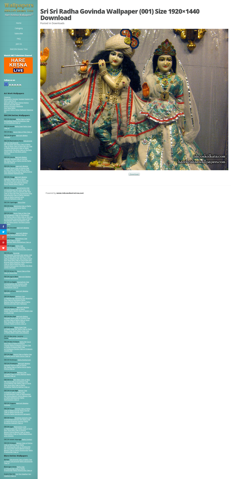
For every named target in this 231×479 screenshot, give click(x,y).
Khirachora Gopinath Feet (14, 419)
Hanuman (10, 144)
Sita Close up (24, 258)
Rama (9, 108)
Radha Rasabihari (15, 262)
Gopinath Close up (12, 191)
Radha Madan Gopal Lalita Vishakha (17, 333)
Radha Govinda (22, 161)
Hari (17, 474)
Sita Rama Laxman (12, 222)
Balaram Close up (21, 443)
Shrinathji (12, 106)
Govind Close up (18, 354)
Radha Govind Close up (23, 356)
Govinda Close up (16, 159)
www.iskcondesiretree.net (70, 193)
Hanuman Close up (20, 144)
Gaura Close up (18, 132)
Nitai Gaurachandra (22, 193)
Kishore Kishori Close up (16, 184)
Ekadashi (27, 99)
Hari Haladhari (23, 474)
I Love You (11, 101)
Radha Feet (23, 342)
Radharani (23, 110)
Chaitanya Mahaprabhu (8, 98)
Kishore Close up (16, 179)
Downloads (58, 23)
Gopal (20, 190)
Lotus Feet (12, 104)
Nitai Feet (13, 193)
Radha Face (16, 257)
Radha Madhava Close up (18, 235)
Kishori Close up (12, 181)
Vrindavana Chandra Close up (15, 349)
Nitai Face (9, 257)
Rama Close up (14, 146)
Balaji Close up (21, 380)
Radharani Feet (18, 173)
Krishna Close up (16, 365)
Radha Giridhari (27, 439)
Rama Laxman (14, 266)
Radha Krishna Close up (14, 172)
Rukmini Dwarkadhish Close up (15, 286)
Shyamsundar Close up (13, 248)
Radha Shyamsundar (21, 450)
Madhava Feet (10, 298)
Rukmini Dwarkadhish (13, 286)
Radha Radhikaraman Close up (14, 399)
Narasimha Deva (20, 298)
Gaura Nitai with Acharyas (14, 182)
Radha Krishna (21, 367)
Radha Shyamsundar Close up (22, 249)
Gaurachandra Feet (12, 190)
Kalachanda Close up (20, 206)
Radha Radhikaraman (13, 398)
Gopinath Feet (22, 191)
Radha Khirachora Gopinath (15, 421)
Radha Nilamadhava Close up (22, 242)
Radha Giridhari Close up (18, 324)
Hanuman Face (18, 255)
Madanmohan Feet (12, 429)
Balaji (15, 380)
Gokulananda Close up (17, 460)
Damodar (15, 99)
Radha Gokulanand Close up (15, 148)
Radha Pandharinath (24, 360)
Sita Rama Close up (19, 150)
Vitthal (17, 110)
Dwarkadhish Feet (12, 284)
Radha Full (23, 257)
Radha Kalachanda (15, 208)
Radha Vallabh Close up (16, 311)
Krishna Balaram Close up (17, 432)
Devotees (21, 99)
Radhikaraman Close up (13, 394)
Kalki (12, 103)
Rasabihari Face (14, 258)
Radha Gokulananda (12, 461)
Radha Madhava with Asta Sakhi (17, 303)
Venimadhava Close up (13, 123)
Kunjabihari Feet (11, 383)
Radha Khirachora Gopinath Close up (16, 422)
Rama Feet (22, 146)
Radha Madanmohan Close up (17, 433)
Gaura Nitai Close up (20, 219)
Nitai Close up (27, 132)
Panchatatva (14, 278)
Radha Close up (21, 119)
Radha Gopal (19, 126)
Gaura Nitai (21, 202)
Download (134, 174)
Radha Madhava (21, 374)
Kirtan (16, 103)
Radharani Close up (16, 199)
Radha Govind (10, 356)
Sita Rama (22, 266)
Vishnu (12, 110)
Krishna (21, 103)
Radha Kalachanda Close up (15, 209)
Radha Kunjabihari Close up (21, 387)
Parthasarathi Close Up (13, 215)
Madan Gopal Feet (11, 329)
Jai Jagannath (10, 102)
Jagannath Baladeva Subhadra (16, 292)
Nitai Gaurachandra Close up (18, 194)
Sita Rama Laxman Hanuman (15, 153)
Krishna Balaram (12, 396)
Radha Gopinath (9, 109)
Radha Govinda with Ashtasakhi (20, 414)
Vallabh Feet (10, 313)
